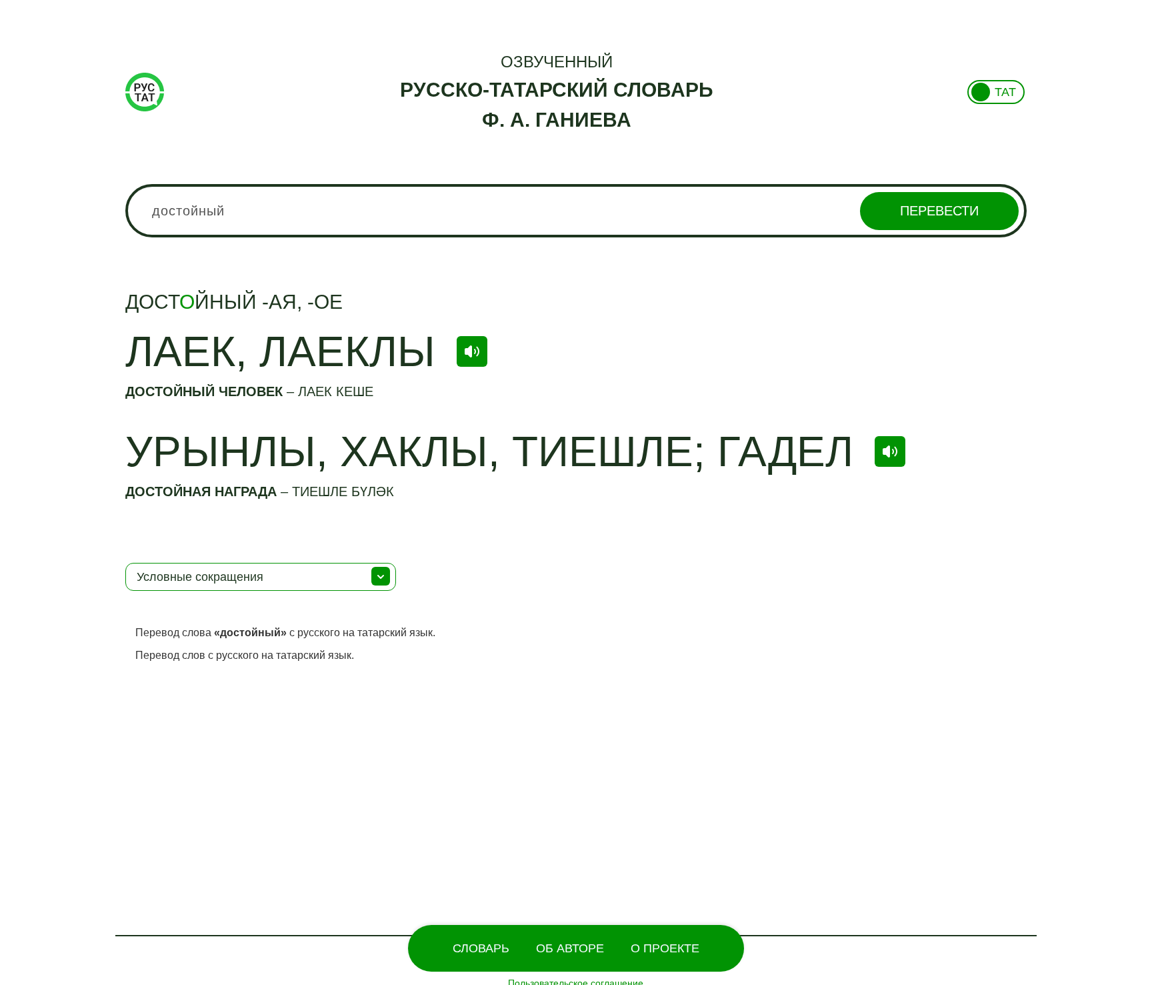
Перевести (939, 210)
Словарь (481, 948)
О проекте (665, 948)
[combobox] (576, 210)
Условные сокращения (200, 577)
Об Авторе (570, 948)
